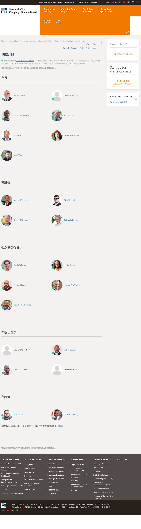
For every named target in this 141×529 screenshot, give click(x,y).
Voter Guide (25, 41)
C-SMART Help (54, 490)
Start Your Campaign (56, 468)
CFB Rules (97, 471)
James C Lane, (20, 285)
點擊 (62, 426)
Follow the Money (49, 10)
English (66, 48)
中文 (82, 48)
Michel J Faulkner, (21, 200)
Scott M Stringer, (21, 220)
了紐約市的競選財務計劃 (25, 61)
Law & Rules (47, 21)
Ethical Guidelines (100, 475)
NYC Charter (98, 468)
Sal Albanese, (19, 95)
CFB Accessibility (110, 2)
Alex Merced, (69, 200)
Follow (133, 99)
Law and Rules (100, 459)
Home (3, 41)
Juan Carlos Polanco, (22, 305)
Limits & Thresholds (56, 471)
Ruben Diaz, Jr (70, 350)
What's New (29, 472)
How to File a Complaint (103, 492)
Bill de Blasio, (69, 115)
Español (74, 48)
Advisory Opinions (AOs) (103, 479)
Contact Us (55, 504)
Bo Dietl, (17, 135)
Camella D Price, (21, 369)
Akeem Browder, (71, 95)
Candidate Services (88, 10)
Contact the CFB (123, 53)
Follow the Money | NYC (11, 464)
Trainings (51, 486)
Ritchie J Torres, (71, 414)
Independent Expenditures (105, 10)
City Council (80, 41)
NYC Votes (58, 21)
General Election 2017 (42, 41)
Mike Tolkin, (19, 155)
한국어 (88, 48)
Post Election (53, 482)
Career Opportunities (68, 504)
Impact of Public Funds (33, 480)
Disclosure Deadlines (56, 475)
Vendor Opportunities (86, 504)
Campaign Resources (56, 479)
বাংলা (94, 48)
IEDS (86, 2)
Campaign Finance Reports (12, 486)
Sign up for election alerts (123, 82)
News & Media (69, 2)
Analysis (4, 489)
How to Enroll (29, 489)
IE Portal (73, 490)
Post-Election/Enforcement (12, 493)
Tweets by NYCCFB (118, 102)
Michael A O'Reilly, (72, 285)
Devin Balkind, (20, 265)
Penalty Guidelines (101, 489)
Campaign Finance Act (102, 464)
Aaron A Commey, (21, 115)
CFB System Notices (96, 2)
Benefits (27, 476)
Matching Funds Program (69, 10)
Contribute (52, 494)
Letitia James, (70, 265)
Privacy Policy (17, 507)
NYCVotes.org (43, 504)
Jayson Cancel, (20, 414)
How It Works (30, 469)
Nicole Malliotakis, (71, 135)
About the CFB (57, 2)
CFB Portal (79, 2)
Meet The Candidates (63, 41)
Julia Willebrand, (71, 220)
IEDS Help (74, 481)
